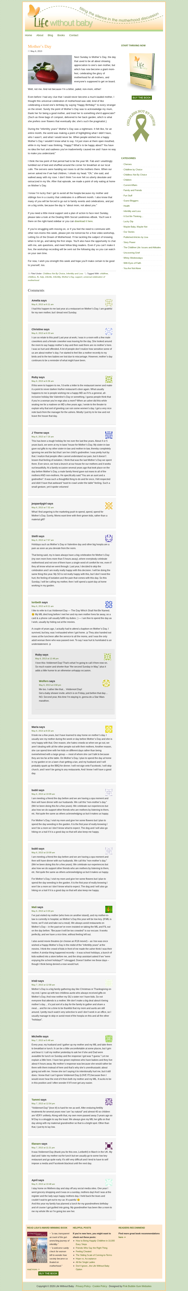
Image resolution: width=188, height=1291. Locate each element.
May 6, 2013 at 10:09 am (43, 794)
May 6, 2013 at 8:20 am (43, 731)
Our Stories (129, 232)
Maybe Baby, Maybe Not (135, 226)
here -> (122, 1237)
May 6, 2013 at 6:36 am (43, 381)
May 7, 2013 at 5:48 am (43, 1040)
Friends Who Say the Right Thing (91, 1248)
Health (127, 206)
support (78, 277)
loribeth (36, 602)
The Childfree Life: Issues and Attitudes (142, 247)
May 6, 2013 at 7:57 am (43, 540)
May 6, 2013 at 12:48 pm (47, 658)
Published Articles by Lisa (136, 237)
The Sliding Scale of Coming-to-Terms (94, 1255)
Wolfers (44, 681)
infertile (48, 277)
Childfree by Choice (133, 169)
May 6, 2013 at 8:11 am (43, 606)
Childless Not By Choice (54, 273)
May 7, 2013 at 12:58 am (43, 985)
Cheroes (128, 164)
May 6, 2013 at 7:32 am (43, 507)
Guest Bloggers (131, 200)
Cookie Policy (100, 1286)
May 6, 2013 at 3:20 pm (43, 911)
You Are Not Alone (132, 268)
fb (38, 277)
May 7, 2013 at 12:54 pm (43, 1103)
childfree (104, 273)
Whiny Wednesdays (133, 258)
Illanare (36, 1143)
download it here (84, 221)
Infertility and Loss (74, 273)
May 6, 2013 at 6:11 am (43, 304)
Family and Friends (133, 190)
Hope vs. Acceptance (86, 1258)
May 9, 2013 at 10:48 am (43, 1184)
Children (127, 180)
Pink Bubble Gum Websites (137, 1286)
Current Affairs (130, 185)
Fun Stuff (128, 195)
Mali (34, 907)
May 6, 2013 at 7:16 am (43, 436)
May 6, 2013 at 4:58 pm (50, 685)
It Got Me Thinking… (133, 216)
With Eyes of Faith (132, 263)
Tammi (36, 1099)
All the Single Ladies (85, 1262)
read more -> (33, 1269)
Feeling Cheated (83, 1251)
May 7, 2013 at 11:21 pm (43, 1147)
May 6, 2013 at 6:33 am (43, 333)
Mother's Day (68, 277)
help (42, 277)
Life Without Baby (94, 16)
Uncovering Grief (132, 252)
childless (32, 277)
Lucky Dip (128, 221)
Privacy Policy (83, 1286)
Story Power (129, 242)
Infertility (57, 277)
